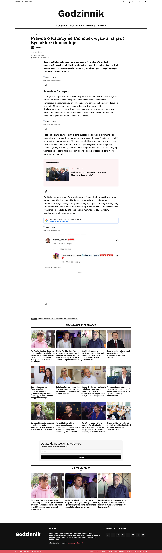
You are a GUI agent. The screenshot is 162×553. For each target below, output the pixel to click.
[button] (144, 26)
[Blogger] (123, 2)
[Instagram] (129, 2)
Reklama (102, 551)
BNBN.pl (136, 551)
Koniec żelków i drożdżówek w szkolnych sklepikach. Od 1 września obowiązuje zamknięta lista (119, 426)
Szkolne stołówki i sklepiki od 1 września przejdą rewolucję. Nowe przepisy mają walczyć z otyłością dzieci (68, 390)
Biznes (90, 25)
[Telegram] (139, 2)
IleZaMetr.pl (143, 551)
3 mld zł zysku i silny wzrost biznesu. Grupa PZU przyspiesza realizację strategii (118, 354)
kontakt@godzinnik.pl (74, 543)
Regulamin (109, 551)
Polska (61, 25)
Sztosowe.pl (129, 551)
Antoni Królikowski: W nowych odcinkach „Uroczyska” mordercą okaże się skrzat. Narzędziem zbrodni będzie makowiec (68, 427)
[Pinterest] (132, 2)
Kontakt (96, 551)
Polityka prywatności (119, 551)
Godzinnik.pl (34, 34)
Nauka (102, 25)
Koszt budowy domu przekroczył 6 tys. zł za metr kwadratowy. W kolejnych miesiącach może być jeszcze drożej (93, 355)
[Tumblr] (142, 2)
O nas (91, 551)
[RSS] (136, 2)
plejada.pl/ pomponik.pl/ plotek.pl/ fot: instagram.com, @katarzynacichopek (57, 318)
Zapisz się (81, 457)
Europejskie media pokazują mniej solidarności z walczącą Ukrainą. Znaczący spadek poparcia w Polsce (42, 426)
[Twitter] (145, 2)
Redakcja (39, 48)
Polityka (76, 25)
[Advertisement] (81, 288)
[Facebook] (126, 2)
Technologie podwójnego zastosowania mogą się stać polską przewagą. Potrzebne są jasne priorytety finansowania (118, 391)
